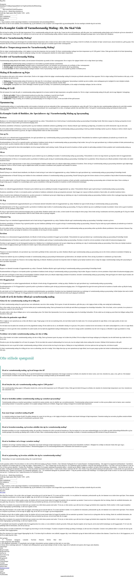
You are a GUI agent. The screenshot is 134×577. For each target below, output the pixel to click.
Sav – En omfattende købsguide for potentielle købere (54, 470)
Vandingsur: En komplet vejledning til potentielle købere (50, 467)
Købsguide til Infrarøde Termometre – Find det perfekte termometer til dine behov (29, 469)
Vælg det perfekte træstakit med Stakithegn (83, 470)
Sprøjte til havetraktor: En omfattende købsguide (24, 470)
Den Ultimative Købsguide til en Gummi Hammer (72, 464)
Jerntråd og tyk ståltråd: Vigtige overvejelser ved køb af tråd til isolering (88, 467)
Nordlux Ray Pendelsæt (26, 467)
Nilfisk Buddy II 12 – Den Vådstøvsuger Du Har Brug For (50, 465)
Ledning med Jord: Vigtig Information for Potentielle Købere (25, 472)
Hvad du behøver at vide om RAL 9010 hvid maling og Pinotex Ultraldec (35, 464)
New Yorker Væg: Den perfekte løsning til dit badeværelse (95, 469)
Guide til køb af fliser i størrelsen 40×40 (66, 469)
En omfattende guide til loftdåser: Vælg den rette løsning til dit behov (88, 465)
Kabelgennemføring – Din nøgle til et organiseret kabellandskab (106, 464)
